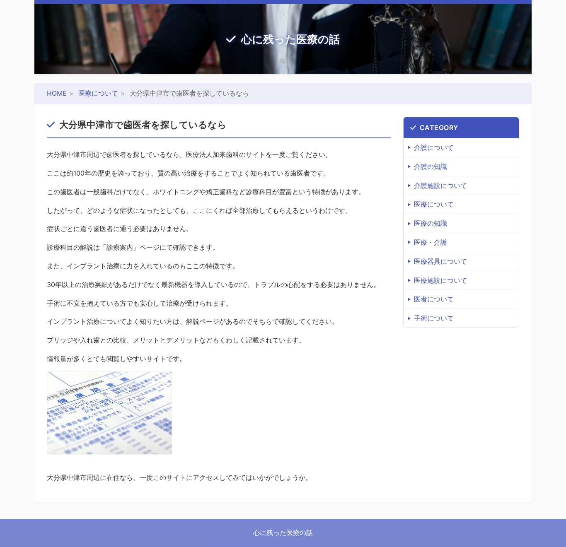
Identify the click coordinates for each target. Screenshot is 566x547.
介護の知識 (430, 166)
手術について (434, 318)
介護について (434, 147)
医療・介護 (430, 242)
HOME (57, 93)
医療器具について (440, 261)
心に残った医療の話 (290, 39)
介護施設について (440, 185)
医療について (98, 93)
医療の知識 (430, 223)
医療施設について (440, 280)
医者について (434, 299)
